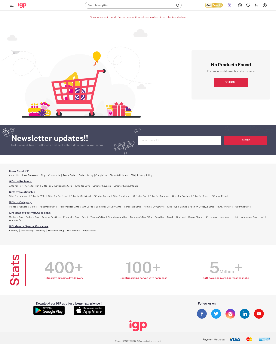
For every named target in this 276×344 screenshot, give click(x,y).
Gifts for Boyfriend (58, 196)
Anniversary (27, 230)
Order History (86, 175)
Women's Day (16, 220)
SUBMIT (245, 140)
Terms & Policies (119, 175)
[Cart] (256, 5)
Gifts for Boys (82, 186)
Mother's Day (16, 217)
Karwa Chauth (195, 217)
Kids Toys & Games (177, 207)
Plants (12, 207)
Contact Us (54, 175)
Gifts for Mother (121, 196)
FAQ (132, 175)
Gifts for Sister (201, 196)
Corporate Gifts (132, 207)
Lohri (235, 217)
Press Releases (29, 175)
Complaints (101, 175)
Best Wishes (73, 230)
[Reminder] (229, 5)
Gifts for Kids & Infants (126, 186)
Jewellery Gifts (225, 207)
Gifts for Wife (38, 196)
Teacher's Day (97, 217)
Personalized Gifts (69, 207)
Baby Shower (89, 230)
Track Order (69, 175)
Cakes (33, 207)
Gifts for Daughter (159, 196)
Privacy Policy (144, 175)
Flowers (23, 207)
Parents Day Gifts (51, 217)
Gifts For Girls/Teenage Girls (57, 186)
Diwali (170, 217)
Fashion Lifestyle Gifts (202, 207)
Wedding (40, 230)
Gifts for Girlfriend (81, 196)
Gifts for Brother (181, 196)
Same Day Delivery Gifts (108, 207)
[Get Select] (214, 5)
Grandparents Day (117, 217)
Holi (262, 217)
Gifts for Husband (18, 196)
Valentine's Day (249, 217)
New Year (225, 217)
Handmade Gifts (48, 207)
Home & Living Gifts (154, 207)
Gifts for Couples (102, 186)
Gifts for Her (16, 186)
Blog (43, 175)
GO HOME (231, 82)
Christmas (211, 217)
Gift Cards (87, 207)
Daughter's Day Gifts (141, 217)
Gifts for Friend (220, 196)
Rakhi (85, 217)
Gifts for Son (140, 196)
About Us (14, 175)
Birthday (13, 230)
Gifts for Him (32, 186)
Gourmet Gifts (243, 207)
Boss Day (159, 217)
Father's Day (32, 217)
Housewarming (56, 230)
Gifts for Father (102, 196)
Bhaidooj (181, 217)
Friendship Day (71, 217)
